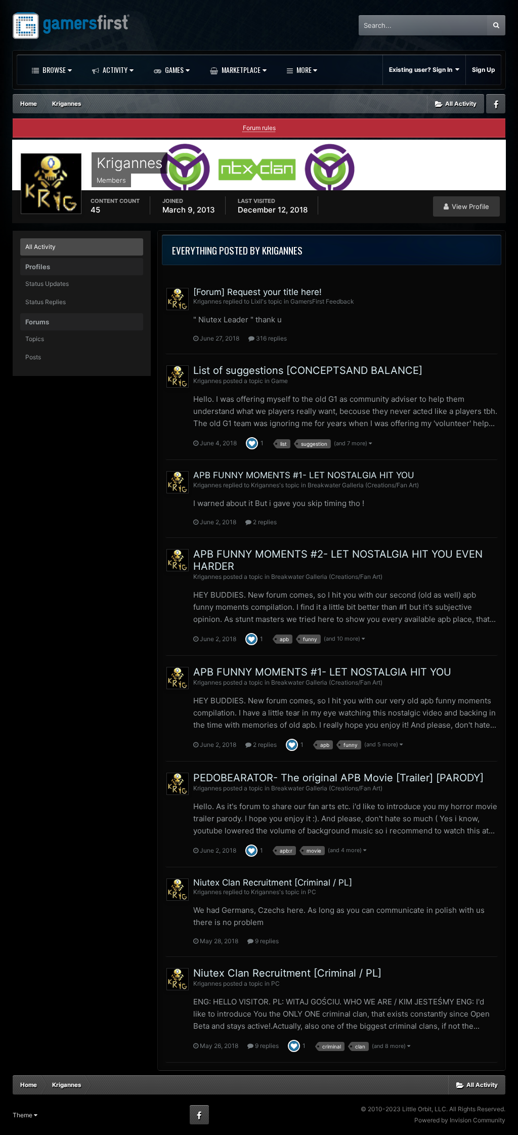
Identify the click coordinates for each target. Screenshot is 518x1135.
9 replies (266, 941)
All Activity (40, 246)
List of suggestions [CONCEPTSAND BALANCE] (307, 370)
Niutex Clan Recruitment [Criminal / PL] (272, 882)
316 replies (270, 338)
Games (173, 69)
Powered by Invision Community (459, 1120)
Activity (114, 69)
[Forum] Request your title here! (257, 292)
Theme (23, 1115)
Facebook (495, 103)
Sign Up (483, 69)
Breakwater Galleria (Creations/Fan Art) (363, 485)
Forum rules (259, 128)
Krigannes (207, 301)
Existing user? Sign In (422, 69)
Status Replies (45, 302)
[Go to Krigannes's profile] (177, 299)
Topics (34, 339)
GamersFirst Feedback (322, 301)
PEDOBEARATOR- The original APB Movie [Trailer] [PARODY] (338, 778)
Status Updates (47, 283)
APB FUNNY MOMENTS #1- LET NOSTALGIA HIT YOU (303, 475)
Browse (53, 69)
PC (312, 892)
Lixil (256, 301)
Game (279, 381)
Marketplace (240, 69)
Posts (33, 357)
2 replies (264, 522)
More (304, 69)
